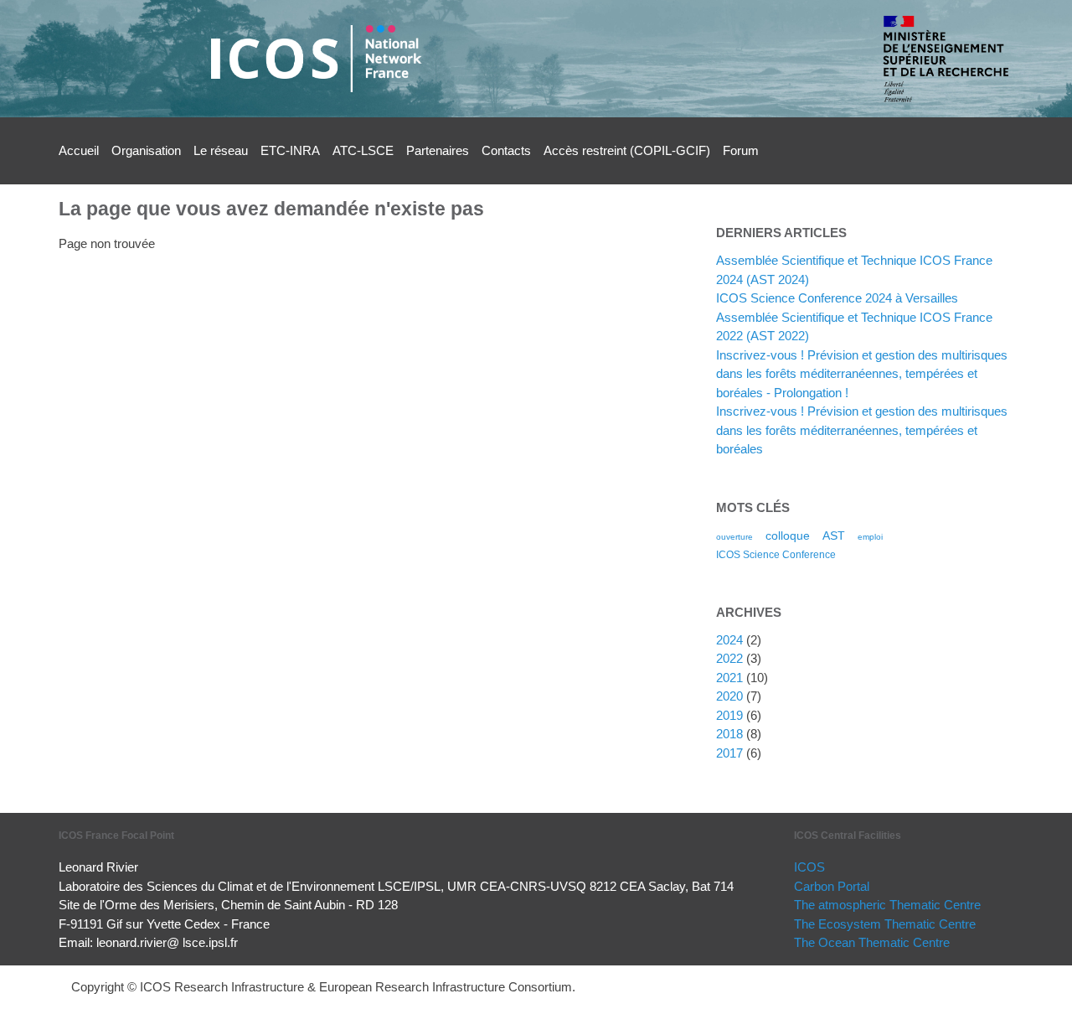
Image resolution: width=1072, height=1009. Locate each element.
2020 (729, 696)
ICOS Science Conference (776, 555)
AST (833, 535)
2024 (729, 640)
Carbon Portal (831, 886)
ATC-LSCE (363, 150)
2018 (729, 734)
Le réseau (220, 150)
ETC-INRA (290, 150)
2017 (729, 753)
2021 (729, 677)
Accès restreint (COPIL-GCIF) (627, 150)
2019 (729, 715)
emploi (870, 536)
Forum (741, 150)
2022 (729, 658)
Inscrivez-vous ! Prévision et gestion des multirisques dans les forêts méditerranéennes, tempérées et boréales (862, 430)
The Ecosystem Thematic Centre (885, 924)
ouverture (734, 536)
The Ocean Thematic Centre (872, 942)
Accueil (79, 150)
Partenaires (437, 150)
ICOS (809, 867)
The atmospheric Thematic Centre (887, 905)
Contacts (506, 150)
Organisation (146, 150)
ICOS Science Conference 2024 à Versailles (837, 298)
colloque (787, 535)
